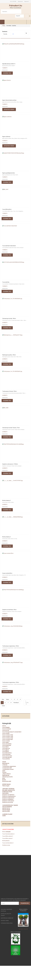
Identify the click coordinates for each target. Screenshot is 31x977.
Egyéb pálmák (5, 775)
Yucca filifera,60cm (7, 209)
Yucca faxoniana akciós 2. (8, 834)
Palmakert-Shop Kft (23, 929)
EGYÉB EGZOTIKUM (7, 791)
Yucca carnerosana (7, 755)
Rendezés (4, 31)
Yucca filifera (5, 751)
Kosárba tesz (7, 73)
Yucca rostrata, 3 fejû (7, 736)
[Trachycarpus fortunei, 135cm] (15, 379)
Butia (3, 778)
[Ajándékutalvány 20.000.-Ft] (15, 51)
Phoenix (4, 772)
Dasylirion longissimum (8, 797)
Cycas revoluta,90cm (7, 573)
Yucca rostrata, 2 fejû (7, 737)
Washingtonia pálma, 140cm (9, 354)
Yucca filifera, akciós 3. (7, 836)
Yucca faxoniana (6, 754)
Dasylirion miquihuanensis (9, 796)
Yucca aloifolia (5, 282)
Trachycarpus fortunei (8, 769)
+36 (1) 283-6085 (13, 1)
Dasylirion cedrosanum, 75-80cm (10, 464)
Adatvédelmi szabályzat (7, 918)
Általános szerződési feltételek (6, 910)
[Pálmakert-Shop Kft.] (23, 920)
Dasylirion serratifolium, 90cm (9, 609)
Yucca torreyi (5, 730)
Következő (16, 702)
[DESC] (13, 34)
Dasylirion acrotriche (7, 802)
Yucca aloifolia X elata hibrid (9, 245)
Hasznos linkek (5, 920)
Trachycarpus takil (7, 767)
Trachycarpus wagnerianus (9, 766)
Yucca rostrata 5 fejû (7, 739)
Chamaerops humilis (7, 776)
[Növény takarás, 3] (15, 524)
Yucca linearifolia (6, 745)
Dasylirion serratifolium (8, 794)
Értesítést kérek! (9, 109)
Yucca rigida (5, 742)
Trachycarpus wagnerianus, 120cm (10, 682)
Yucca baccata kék (7, 757)
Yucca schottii (5, 733)
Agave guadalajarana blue (8, 173)
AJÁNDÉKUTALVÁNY (7, 814)
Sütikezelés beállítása (6, 923)
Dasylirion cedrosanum (8, 800)
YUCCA (4, 725)
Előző (7, 699)
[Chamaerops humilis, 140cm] (15, 306)
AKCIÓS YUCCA (6, 808)
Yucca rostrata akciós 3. (8, 843)
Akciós (3, 831)
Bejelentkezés (20, 1)
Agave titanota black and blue (9, 100)
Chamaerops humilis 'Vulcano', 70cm (11, 427)
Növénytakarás (5, 840)
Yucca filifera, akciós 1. (7, 838)
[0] (27, 16)
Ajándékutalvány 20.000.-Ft (8, 63)
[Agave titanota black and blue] (15, 88)
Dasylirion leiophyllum (7, 799)
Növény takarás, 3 (6, 536)
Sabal (3, 770)
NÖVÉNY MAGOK (6, 784)
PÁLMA (4, 761)
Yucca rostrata (6, 740)
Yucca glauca (5, 749)
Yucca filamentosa (7, 752)
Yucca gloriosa (6, 748)
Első (3, 699)
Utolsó (3, 705)
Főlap (3, 25)
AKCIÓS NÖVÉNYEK (7, 806)
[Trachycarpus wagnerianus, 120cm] (15, 670)
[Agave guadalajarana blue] (15, 160)
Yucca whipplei (6, 727)
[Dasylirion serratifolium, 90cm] (15, 597)
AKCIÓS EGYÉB (6, 811)
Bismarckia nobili (6, 781)
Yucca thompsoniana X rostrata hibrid (11, 731)
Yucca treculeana (6, 728)
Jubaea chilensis (6, 773)
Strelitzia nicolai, (6, 845)
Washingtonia (5, 763)
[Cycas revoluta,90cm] (15, 561)
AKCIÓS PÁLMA (6, 809)
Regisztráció (26, 1)
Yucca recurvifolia (6, 743)
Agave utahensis (6, 136)
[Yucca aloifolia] (15, 270)
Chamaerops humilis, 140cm (9, 318)
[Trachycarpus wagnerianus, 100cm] (15, 633)
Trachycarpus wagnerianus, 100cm (10, 646)
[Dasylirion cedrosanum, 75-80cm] (15, 451)
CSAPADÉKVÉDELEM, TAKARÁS (10, 805)
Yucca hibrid (5, 746)
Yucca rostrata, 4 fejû (7, 734)
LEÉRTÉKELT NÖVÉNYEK (8, 788)
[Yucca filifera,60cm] (15, 197)
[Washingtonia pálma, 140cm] (15, 342)
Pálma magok (5, 785)
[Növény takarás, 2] (15, 488)
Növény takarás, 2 (6, 500)
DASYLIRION (5, 793)
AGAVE (4, 815)
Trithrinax (4, 764)
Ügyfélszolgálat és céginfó (6, 914)
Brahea (4, 779)
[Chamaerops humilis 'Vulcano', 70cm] (15, 415)
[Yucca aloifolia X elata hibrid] (15, 233)
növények (7, 831)
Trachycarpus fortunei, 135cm (9, 391)
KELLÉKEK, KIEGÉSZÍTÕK (8, 790)
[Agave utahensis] (15, 124)
